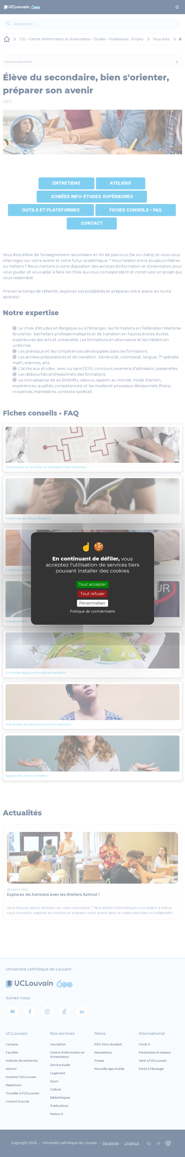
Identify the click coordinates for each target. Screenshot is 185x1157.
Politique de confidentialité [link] (92, 611)
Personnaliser (92, 603)
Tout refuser (92, 593)
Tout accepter (92, 584)
